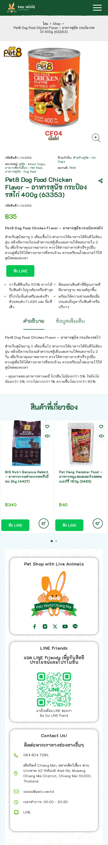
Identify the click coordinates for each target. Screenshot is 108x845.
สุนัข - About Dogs (32, 164)
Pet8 (72, 168)
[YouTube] (65, 626)
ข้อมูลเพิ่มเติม (70, 321)
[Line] (75, 626)
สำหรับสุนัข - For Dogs (77, 159)
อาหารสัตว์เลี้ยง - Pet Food (23, 168)
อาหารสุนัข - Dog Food (20, 171)
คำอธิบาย (33, 321)
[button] (52, 541)
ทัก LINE (20, 270)
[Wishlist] (47, 427)
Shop (57, 24)
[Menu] (97, 7)
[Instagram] (45, 626)
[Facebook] (35, 626)
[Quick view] (47, 436)
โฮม (45, 24)
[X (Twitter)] (55, 626)
